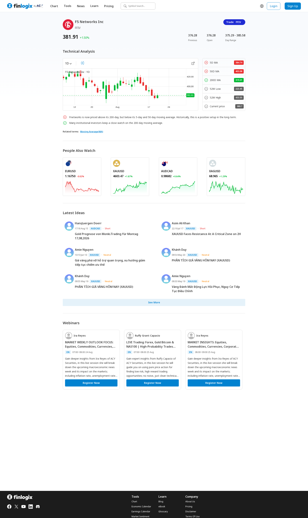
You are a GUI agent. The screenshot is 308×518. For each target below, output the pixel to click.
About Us (190, 501)
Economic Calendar (141, 506)
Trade (233, 22)
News (81, 6)
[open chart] (193, 63)
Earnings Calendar (141, 511)
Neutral (107, 254)
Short (107, 228)
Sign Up (293, 6)
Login (273, 6)
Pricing (109, 6)
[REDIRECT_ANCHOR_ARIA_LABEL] (82, 187)
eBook (161, 506)
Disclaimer (190, 511)
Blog (160, 501)
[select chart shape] (82, 63)
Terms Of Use (192, 516)
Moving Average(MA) (91, 131)
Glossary (163, 511)
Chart (54, 6)
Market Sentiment (140, 516)
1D (67, 63)
